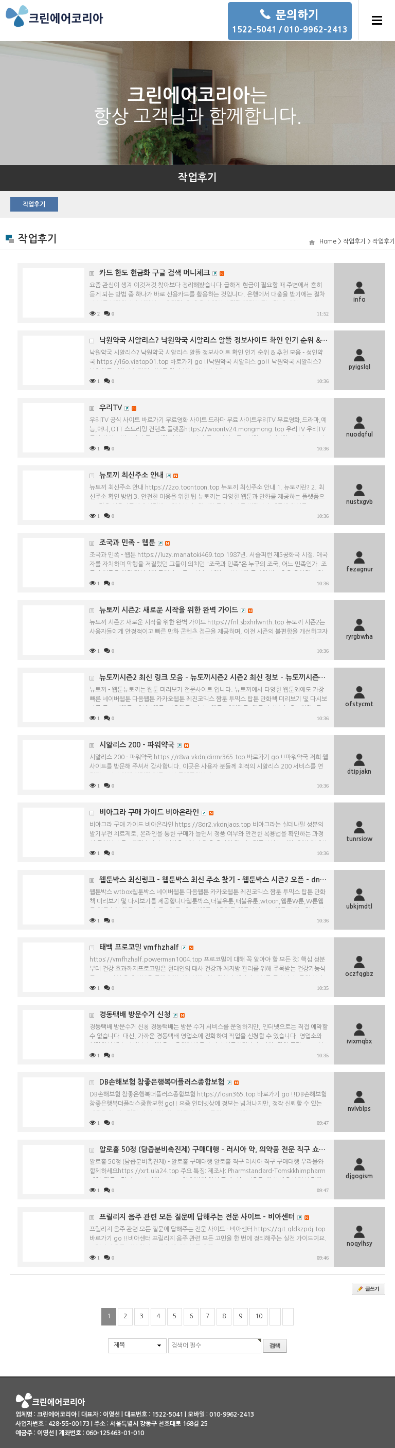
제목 (119, 1345)
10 (258, 1316)
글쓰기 (368, 1289)
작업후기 (34, 204)
